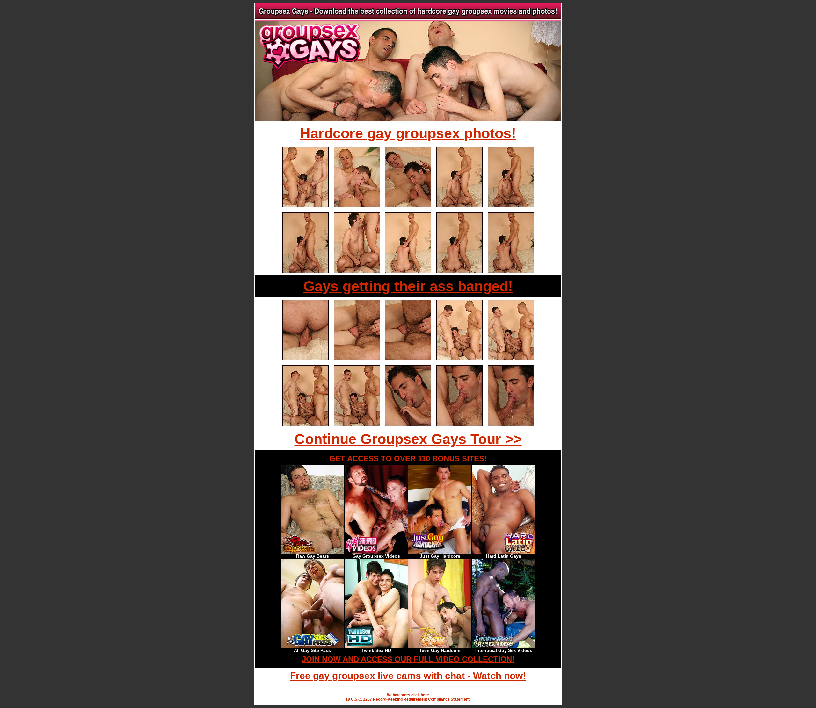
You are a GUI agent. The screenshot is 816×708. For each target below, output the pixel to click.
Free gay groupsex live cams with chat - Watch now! (408, 675)
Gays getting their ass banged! (408, 286)
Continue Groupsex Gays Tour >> (408, 439)
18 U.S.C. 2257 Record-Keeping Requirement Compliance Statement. (408, 699)
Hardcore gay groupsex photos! (408, 133)
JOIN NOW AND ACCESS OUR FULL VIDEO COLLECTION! (408, 659)
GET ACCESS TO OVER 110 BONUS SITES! (408, 458)
